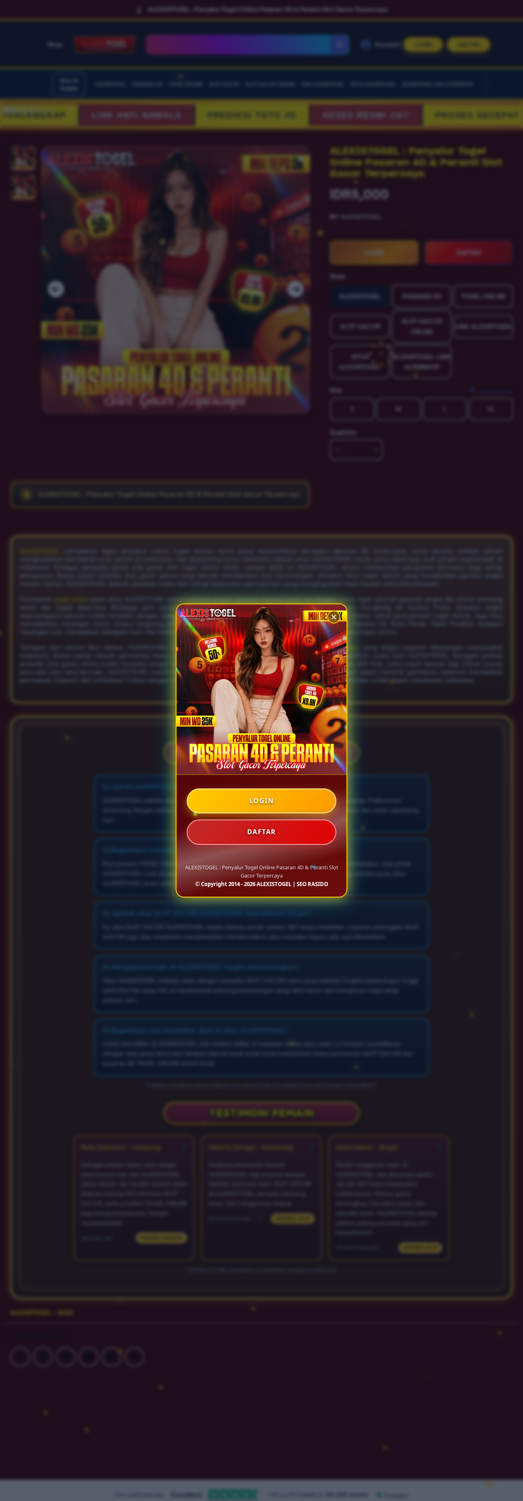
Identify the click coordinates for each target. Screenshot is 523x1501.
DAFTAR (261, 831)
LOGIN (261, 800)
